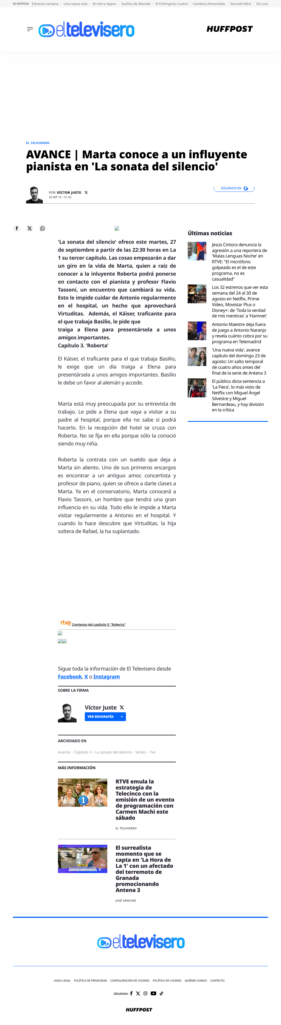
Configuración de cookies (130, 980)
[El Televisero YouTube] (153, 993)
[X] (86, 192)
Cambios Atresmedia (209, 3)
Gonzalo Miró (241, 3)
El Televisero (38, 143)
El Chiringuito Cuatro (172, 3)
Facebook (70, 676)
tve (152, 752)
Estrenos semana (45, 3)
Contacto (217, 980)
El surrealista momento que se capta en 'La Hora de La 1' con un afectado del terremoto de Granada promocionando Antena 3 (144, 869)
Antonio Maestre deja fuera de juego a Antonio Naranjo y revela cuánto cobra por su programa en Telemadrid (239, 333)
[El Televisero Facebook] (131, 993)
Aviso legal (62, 980)
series (140, 752)
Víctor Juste (69, 192)
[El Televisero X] (138, 993)
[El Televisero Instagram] (145, 993)
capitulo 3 (82, 752)
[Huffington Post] (230, 29)
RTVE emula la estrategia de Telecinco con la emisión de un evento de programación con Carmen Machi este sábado (145, 799)
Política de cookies (167, 980)
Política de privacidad (90, 980)
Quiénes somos (196, 980)
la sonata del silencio (113, 752)
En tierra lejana (105, 3)
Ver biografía (101, 716)
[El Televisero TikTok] (161, 993)
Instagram (106, 676)
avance (64, 752)
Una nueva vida (76, 3)
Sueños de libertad (136, 3)
